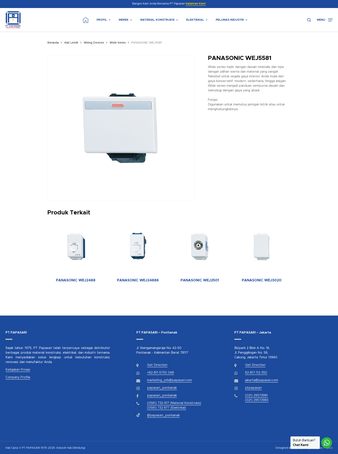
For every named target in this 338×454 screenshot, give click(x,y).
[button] (325, 20)
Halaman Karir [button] (196, 3)
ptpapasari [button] (253, 387)
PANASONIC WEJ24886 (138, 280)
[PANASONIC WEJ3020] (261, 246)
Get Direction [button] (157, 365)
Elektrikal (195, 20)
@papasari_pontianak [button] (163, 415)
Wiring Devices (94, 42)
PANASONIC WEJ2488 (75, 280)
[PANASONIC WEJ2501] (199, 246)
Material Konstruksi (157, 20)
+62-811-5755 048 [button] (160, 372)
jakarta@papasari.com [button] (261, 380)
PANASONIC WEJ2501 (200, 280)
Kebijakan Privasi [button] (17, 369)
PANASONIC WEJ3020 (261, 280)
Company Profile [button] (17, 377)
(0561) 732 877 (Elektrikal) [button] (166, 407)
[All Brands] (256, 20)
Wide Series (118, 42)
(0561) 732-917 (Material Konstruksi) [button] (174, 403)
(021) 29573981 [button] (256, 395)
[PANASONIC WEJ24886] (137, 246)
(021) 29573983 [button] (256, 400)
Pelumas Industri (230, 20)
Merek (124, 20)
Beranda (53, 42)
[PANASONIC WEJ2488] (75, 246)
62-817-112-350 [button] (256, 372)
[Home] (86, 20)
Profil (102, 20)
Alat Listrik (71, 42)
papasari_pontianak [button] (162, 387)
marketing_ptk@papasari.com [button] (169, 380)
